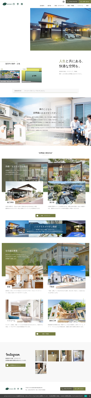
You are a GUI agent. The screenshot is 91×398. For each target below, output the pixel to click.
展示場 (49, 5)
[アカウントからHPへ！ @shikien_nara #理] (40, 355)
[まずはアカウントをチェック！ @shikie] (40, 368)
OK (85, 396)
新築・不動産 (71, 5)
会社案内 (42, 5)
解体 (87, 5)
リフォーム (80, 5)
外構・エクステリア (59, 5)
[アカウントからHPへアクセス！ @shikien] (78, 355)
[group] (10, 75)
